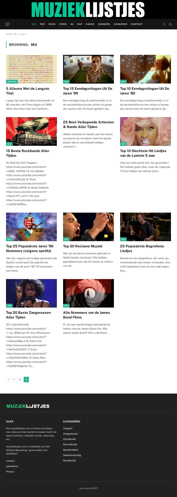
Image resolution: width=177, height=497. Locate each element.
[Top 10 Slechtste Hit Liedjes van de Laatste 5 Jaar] (145, 131)
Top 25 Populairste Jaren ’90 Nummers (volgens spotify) (29, 248)
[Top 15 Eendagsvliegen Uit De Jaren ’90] (88, 69)
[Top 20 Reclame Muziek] (88, 227)
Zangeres (120, 24)
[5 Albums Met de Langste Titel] (31, 69)
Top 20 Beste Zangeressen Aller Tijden (28, 315)
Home (9, 34)
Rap (79, 24)
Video (63, 24)
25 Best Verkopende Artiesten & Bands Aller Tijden (88, 124)
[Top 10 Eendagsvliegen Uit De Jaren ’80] (145, 69)
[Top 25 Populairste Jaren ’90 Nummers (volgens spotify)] (31, 227)
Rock (52, 24)
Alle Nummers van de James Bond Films (86, 315)
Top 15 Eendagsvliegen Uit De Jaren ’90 (87, 90)
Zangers (104, 24)
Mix (34, 24)
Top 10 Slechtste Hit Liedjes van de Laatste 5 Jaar (143, 153)
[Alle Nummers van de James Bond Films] (88, 293)
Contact (137, 24)
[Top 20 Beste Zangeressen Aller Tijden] (31, 293)
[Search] (170, 24)
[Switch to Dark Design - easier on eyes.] (164, 24)
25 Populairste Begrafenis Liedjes (142, 248)
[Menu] (7, 24)
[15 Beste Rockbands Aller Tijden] (31, 131)
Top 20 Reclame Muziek (83, 246)
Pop (42, 24)
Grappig (11, 82)
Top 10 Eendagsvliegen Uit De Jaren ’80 (144, 90)
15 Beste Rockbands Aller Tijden (27, 153)
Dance (90, 24)
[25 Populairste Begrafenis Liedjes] (145, 227)
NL (72, 24)
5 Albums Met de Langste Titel (27, 90)
